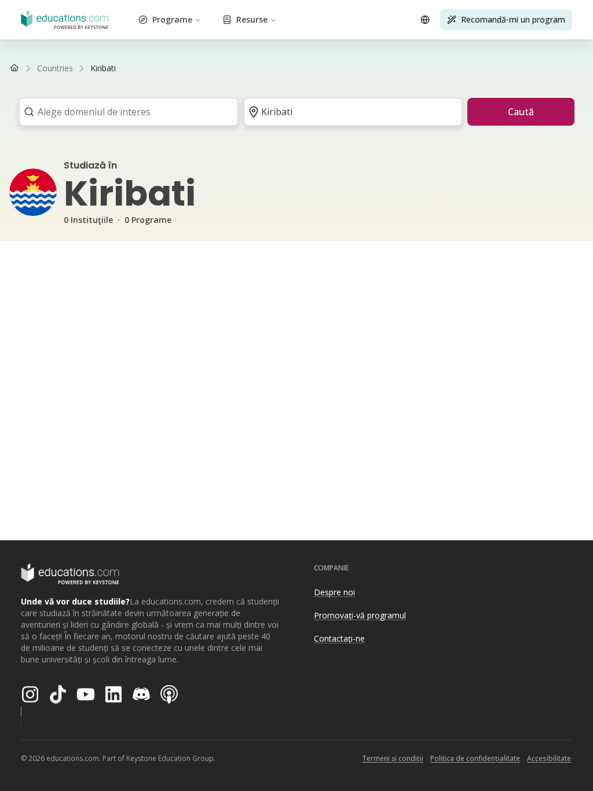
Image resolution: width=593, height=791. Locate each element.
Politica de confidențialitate (475, 758)
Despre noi (334, 592)
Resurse (252, 19)
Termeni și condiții (392, 758)
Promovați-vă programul (360, 615)
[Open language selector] (425, 19)
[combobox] (125, 112)
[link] (103, 68)
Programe (172, 19)
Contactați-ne (339, 638)
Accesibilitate (549, 758)
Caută (521, 111)
